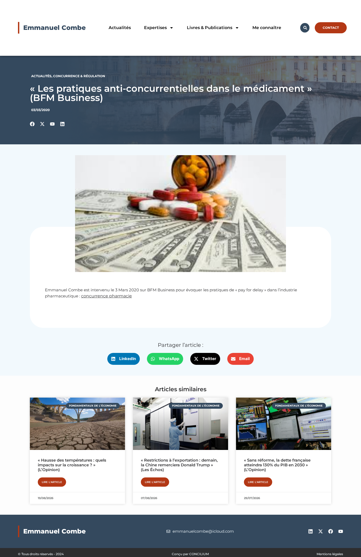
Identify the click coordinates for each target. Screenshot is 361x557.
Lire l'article (52, 482)
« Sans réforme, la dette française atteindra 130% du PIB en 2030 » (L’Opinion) (277, 465)
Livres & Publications (209, 27)
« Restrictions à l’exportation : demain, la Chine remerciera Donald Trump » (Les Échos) (179, 465)
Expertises (155, 27)
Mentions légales (330, 554)
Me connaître (266, 27)
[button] (123, 359)
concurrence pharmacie (106, 295)
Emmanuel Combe (54, 27)
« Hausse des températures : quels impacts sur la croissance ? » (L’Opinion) (72, 465)
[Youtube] (340, 531)
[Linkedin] (310, 531)
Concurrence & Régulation (79, 76)
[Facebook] (330, 531)
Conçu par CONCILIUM (190, 554)
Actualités (120, 27)
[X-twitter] (320, 531)
